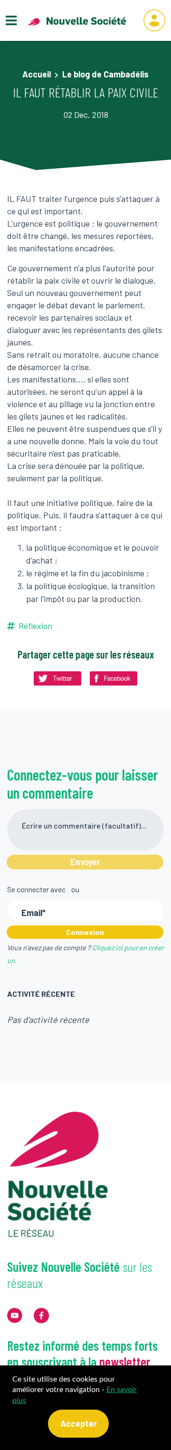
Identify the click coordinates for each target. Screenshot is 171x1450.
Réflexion (35, 625)
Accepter (78, 1423)
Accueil (36, 74)
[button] (154, 20)
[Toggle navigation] (11, 20)
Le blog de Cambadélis (105, 74)
